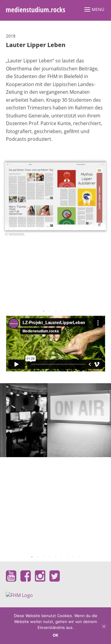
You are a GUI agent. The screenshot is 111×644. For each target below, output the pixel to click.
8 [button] (73, 557)
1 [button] (44, 311)
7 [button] (67, 557)
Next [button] (105, 230)
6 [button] (62, 557)
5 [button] (67, 311)
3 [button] (56, 311)
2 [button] (50, 311)
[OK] (104, 626)
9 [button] (79, 557)
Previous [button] (6, 230)
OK (56, 635)
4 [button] (62, 311)
